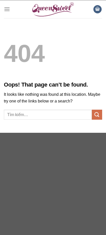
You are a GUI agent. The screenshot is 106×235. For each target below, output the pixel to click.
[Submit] (97, 115)
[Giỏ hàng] (97, 9)
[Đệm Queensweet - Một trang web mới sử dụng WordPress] (53, 9)
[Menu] (7, 9)
